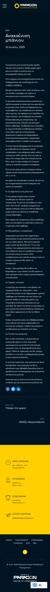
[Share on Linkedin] (18, 389)
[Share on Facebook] (8, 389)
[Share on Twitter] (13, 389)
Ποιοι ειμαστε (21, 540)
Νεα (35, 543)
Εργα (28, 543)
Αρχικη (9, 540)
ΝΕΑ (7, 30)
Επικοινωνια (36, 540)
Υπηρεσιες (18, 543)
